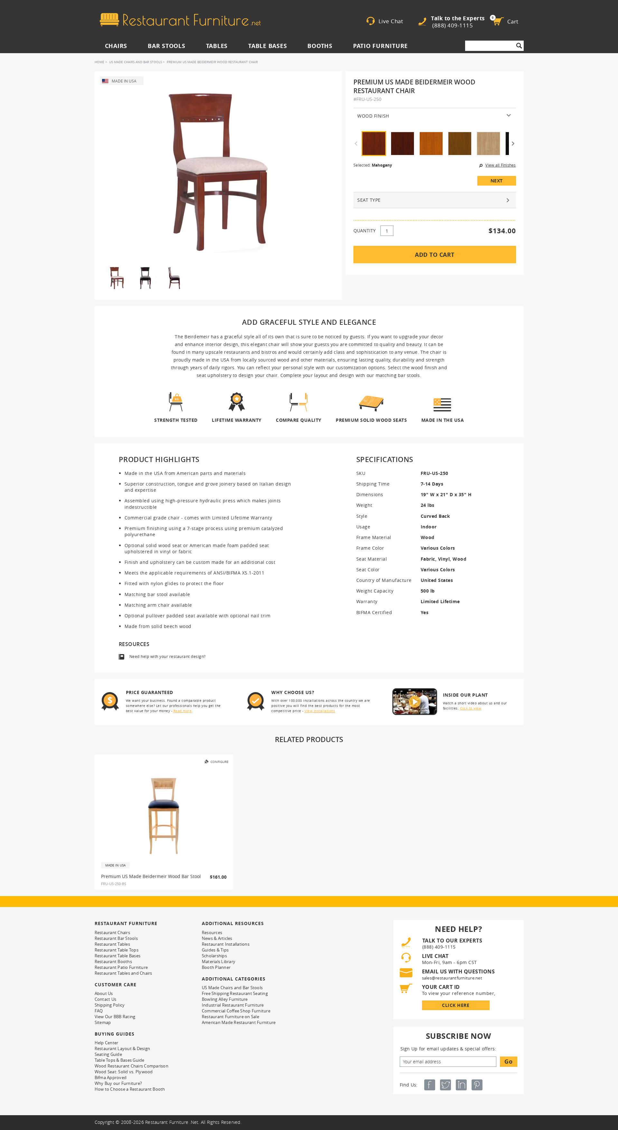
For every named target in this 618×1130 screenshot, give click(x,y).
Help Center (106, 1043)
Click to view (471, 708)
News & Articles (217, 938)
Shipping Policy (110, 1005)
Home (99, 62)
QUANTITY (364, 230)
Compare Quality (299, 419)
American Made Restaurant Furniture (239, 1022)
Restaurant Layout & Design (122, 1048)
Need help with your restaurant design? (167, 656)
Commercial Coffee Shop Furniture (236, 1011)
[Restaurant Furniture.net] (180, 20)
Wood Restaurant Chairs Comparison (131, 1066)
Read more (182, 711)
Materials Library (218, 961)
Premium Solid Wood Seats (371, 419)
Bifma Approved (111, 1077)
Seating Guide (108, 1054)
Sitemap (103, 1022)
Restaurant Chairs (112, 932)
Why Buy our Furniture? (118, 1083)
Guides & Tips (215, 950)
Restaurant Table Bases (118, 956)
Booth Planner (216, 967)
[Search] (519, 46)
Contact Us (106, 999)
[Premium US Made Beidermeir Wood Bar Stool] (163, 816)
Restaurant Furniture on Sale (230, 1016)
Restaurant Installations (225, 944)
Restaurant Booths (113, 961)
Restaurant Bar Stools (116, 938)
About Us (104, 993)
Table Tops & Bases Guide (120, 1060)
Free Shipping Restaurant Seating (235, 993)
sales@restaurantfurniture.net (452, 978)
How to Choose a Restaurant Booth (130, 1089)
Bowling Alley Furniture (225, 999)
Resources (212, 932)
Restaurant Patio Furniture (121, 967)
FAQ (99, 1011)
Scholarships (214, 956)
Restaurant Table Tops (116, 950)
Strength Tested (176, 419)
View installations (319, 711)
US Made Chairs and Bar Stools (135, 62)
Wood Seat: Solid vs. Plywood (124, 1072)
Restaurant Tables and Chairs (123, 973)
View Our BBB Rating (115, 1016)
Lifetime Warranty (237, 419)
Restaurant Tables (112, 944)
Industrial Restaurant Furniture (233, 1005)
